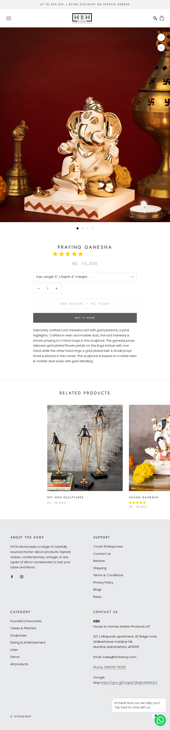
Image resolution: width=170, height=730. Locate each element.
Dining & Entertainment (28, 642)
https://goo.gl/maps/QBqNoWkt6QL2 (129, 682)
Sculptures (18, 635)
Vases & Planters (23, 628)
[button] (69, 254)
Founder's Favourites (26, 621)
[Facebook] (11, 576)
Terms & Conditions (108, 575)
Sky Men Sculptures (65, 497)
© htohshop (21, 716)
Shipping (99, 568)
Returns (99, 561)
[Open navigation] (8, 18)
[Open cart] (162, 18)
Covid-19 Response (108, 546)
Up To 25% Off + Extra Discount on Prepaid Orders (85, 4)
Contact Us (102, 554)
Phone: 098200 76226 (109, 667)
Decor (15, 657)
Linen (14, 650)
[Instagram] (21, 576)
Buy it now (85, 318)
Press (97, 597)
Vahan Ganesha (144, 497)
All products (19, 664)
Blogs (97, 589)
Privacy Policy (103, 582)
